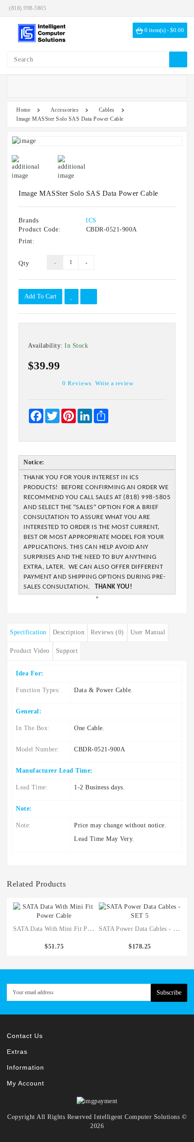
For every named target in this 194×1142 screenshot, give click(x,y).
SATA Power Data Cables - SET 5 (144, 928)
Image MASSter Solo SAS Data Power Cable (70, 119)
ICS (91, 220)
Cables (107, 110)
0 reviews (77, 383)
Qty (23, 263)
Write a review (114, 383)
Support (67, 650)
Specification (28, 632)
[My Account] (178, 8)
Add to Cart (40, 296)
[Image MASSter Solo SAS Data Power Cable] (97, 141)
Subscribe (169, 992)
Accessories (65, 110)
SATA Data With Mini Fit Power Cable (65, 928)
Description (69, 632)
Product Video (30, 650)
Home (23, 110)
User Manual (148, 632)
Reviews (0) (107, 632)
